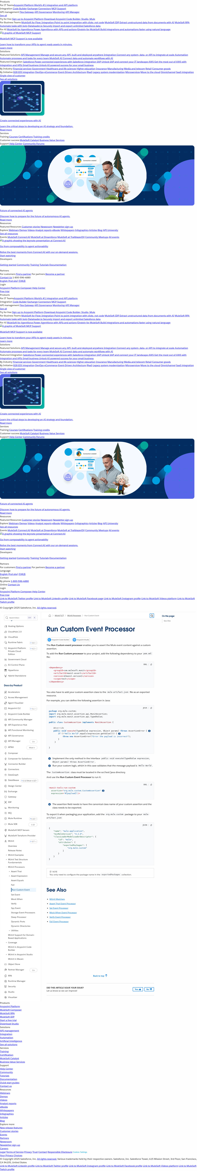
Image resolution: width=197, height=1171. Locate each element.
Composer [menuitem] (26, 287)
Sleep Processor (18, 917)
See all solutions (8, 1044)
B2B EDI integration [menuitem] (24, 72)
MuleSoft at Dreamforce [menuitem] (44, 237)
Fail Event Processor (59, 921)
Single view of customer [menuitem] (12, 75)
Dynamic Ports (18, 921)
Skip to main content (170, 617)
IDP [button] (10, 802)
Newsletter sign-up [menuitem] (63, 226)
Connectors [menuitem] (44, 8)
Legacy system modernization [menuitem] (109, 72)
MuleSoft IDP (7, 1016)
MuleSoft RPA (7, 1013)
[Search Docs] (152, 615)
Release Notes (15, 850)
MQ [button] (10, 813)
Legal (3, 1152)
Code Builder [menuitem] (20, 8)
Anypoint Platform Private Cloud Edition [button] (17, 651)
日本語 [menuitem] (22, 281)
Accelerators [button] (14, 692)
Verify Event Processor (60, 917)
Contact (42, 1152)
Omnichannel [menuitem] (168, 72)
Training (34, 264)
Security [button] (12, 986)
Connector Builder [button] (17, 764)
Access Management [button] (18, 697)
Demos (4, 1096)
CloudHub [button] (13, 637)
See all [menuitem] (3, 15)
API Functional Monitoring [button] (21, 730)
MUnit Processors (16, 867)
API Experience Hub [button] (17, 725)
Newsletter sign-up (10, 1145)
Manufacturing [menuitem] (115, 68)
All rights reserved (46, 607)
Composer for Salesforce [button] (20, 758)
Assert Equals (17, 880)
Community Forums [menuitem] (33, 143)
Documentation (57, 264)
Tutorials (44, 264)
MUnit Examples (16, 855)
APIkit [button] (11, 747)
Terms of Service (15, 1152)
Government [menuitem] (39, 68)
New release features (11, 1127)
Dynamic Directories (20, 926)
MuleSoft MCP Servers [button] (18, 830)
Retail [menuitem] (149, 68)
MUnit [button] (11, 841)
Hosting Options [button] (16, 626)
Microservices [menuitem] (132, 72)
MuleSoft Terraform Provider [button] (21, 835)
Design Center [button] (14, 786)
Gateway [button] (12, 796)
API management (9, 1030)
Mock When (17, 899)
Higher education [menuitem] (86, 68)
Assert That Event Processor (62, 903)
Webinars (5, 1093)
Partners (4, 1138)
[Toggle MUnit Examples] (6, 855)
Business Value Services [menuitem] (52, 140)
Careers (4, 1148)
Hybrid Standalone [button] (17, 675)
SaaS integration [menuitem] (185, 72)
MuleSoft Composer (11, 1009)
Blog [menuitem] (100, 230)
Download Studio (9, 1023)
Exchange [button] (12, 791)
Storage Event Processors (23, 912)
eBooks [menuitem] (56, 230)
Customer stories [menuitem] (31, 226)
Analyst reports (8, 1103)
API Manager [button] (14, 741)
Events (3, 1134)
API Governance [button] (16, 735)
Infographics (7, 1113)
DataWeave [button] (13, 780)
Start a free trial (8, 1020)
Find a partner (23, 274)
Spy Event (15, 908)
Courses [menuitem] (13, 136)
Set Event (15, 894)
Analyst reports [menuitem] (43, 230)
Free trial (4, 291)
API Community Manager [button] (20, 719)
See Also (167, 621)
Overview (12, 846)
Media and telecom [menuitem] (134, 68)
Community (23, 264)
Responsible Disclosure (60, 1152)
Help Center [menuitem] (15, 143)
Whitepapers (7, 1110)
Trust (35, 1152)
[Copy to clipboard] (151, 664)
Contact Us (6, 277)
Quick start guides (9, 1082)
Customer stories (9, 1131)
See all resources (9, 233)
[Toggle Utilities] (9, 930)
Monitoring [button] (13, 807)
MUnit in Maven (16, 959)
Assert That (16, 871)
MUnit (59, 615)
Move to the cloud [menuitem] (150, 72)
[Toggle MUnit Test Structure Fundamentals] (6, 859)
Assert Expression (19, 876)
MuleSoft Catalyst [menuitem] (29, 140)
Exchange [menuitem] (32, 8)
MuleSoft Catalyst (9, 1058)
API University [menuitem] (110, 230)
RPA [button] (10, 975)
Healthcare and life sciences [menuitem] (61, 68)
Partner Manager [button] (16, 969)
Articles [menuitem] (93, 230)
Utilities (14, 930)
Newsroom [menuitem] (46, 226)
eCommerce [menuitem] (51, 72)
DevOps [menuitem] (39, 72)
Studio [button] (11, 992)
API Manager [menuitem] (72, 12)
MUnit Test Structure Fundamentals (18, 861)
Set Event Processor (58, 908)
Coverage (12, 942)
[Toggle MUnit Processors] (6, 867)
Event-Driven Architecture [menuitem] (72, 72)
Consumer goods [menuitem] (161, 68)
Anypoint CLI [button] (14, 708)
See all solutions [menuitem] (8, 79)
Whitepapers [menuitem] (67, 230)
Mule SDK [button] (12, 824)
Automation (6, 1037)
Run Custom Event (21, 889)
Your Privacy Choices (11, 1155)
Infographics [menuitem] (82, 230)
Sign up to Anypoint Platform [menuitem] (28, 19)
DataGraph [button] (13, 774)
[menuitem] (98, 25)
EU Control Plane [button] (16, 665)
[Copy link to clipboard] (44, 888)
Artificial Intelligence (11, 1041)
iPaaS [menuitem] (89, 72)
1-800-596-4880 (20, 581)
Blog (2, 1120)
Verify (13, 903)
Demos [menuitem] (23, 230)
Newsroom (6, 1141)
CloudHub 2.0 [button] (15, 631)
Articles (4, 1117)
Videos (3, 1100)
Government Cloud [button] (17, 659)
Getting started (8, 264)
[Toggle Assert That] (9, 871)
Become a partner (55, 274)
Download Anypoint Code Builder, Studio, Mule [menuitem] (69, 19)
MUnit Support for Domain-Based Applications (21, 936)
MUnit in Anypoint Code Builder (19, 948)
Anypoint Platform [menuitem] (10, 287)
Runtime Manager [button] (16, 981)
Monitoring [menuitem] (59, 12)
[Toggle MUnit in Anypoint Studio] (6, 954)
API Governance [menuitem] (43, 12)
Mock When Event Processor (63, 912)
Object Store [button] (14, 964)
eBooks (4, 1106)
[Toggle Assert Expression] (9, 875)
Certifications (25, 136)
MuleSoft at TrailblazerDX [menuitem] (71, 237)
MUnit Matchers (57, 899)
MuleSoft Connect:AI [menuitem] (19, 237)
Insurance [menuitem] (101, 68)
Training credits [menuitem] (41, 136)
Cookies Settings (80, 1152)
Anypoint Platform (10, 1006)
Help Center (6, 1068)
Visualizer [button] (12, 997)
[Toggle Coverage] (6, 942)
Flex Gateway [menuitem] (27, 12)
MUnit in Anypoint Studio (20, 954)
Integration (6, 1034)
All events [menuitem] (114, 237)
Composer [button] (13, 753)
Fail (12, 885)
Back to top (98, 976)
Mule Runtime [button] (15, 818)
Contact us (6, 1086)
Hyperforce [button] (13, 670)
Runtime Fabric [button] (15, 642)
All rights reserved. (47, 1158)
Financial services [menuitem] (22, 68)
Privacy (28, 1152)
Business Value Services (12, 1061)
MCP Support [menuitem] (58, 8)
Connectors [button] (13, 769)
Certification (6, 1054)
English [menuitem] (9, 281)
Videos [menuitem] (31, 230)
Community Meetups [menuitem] (96, 237)
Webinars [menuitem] (14, 230)
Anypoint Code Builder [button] (19, 714)
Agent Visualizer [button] (15, 703)
